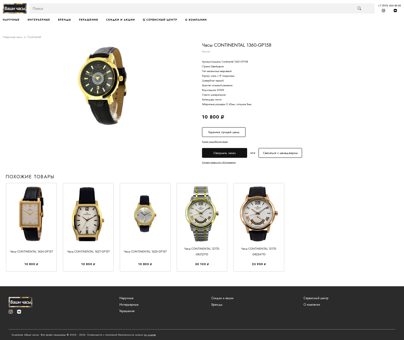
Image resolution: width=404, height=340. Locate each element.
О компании (196, 20)
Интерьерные (39, 20)
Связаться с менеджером (280, 151)
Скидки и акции (120, 20)
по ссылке (150, 335)
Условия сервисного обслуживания (219, 162)
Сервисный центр (161, 20)
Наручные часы (12, 37)
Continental (34, 37)
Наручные (11, 20)
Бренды (64, 20)
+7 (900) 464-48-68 (389, 5)
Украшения (88, 20)
